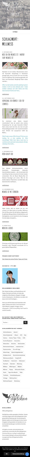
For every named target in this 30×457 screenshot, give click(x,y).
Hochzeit (5, 363)
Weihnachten (13, 378)
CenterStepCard (7, 341)
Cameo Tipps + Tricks (15, 338)
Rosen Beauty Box (7, 154)
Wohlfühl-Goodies (7, 228)
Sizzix (4, 372)
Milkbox (5, 366)
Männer (5, 369)
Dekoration (6, 343)
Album (16, 335)
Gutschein (14, 361)
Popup (11, 369)
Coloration (17, 341)
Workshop (17, 381)
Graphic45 (18, 358)
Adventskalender (7, 335)
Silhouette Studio (19, 369)
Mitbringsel (12, 366)
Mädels (20, 366)
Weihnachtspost (7, 381)
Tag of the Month (13, 372)
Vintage (5, 378)
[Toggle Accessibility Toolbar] (27, 454)
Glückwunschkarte (8, 358)
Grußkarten (6, 361)
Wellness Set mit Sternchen (10, 191)
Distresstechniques (8, 346)
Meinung (19, 363)
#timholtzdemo (7, 332)
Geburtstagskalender (17, 352)
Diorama (13, 343)
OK (7, 453)
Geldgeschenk (7, 355)
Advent (15, 332)
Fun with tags (16, 349)
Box (25, 335)
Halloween (22, 361)
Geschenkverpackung (19, 355)
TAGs (21, 372)
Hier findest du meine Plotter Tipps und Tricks (14, 259)
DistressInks (21, 343)
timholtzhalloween (15, 375)
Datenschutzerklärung (18, 453)
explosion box (19, 346)
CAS (24, 338)
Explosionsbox (7, 349)
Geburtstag (6, 352)
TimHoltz (5, 375)
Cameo (5, 338)
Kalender (12, 363)
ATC (21, 335)
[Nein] (28, 451)
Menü (15, 31)
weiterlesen (5, 94)
